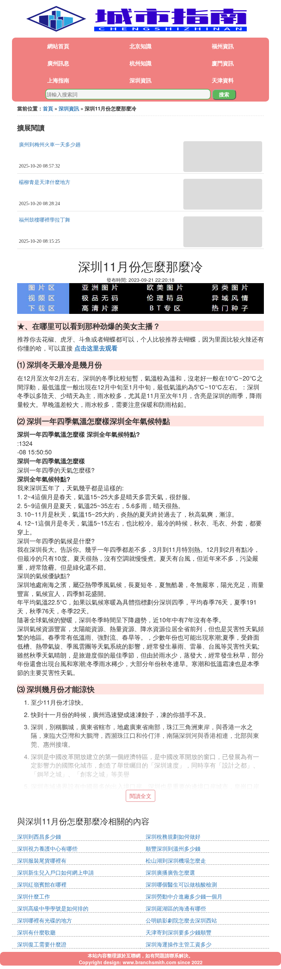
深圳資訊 (140, 80)
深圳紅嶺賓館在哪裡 (41, 884)
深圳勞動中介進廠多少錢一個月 (184, 896)
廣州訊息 (58, 63)
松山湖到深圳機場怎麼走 (176, 860)
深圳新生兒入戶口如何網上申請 (55, 872)
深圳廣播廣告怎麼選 (170, 872)
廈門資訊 (223, 63)
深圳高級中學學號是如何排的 (52, 908)
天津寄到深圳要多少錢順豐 (178, 932)
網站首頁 (58, 46)
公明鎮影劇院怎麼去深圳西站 (181, 920)
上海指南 (58, 80)
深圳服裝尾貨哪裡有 (41, 860)
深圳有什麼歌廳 (36, 932)
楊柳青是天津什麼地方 (44, 182)
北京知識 (140, 46)
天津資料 (223, 80)
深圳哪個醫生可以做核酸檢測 (181, 884)
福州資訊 (223, 46)
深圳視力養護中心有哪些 (47, 848)
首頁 (48, 108)
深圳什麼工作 (33, 896)
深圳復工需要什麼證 (41, 944)
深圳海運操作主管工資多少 (178, 944)
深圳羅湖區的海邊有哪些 (176, 908)
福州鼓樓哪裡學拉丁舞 (44, 220)
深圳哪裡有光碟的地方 (44, 920)
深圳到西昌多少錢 (39, 836)
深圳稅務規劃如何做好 (173, 836)
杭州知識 (140, 63)
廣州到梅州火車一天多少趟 (50, 144)
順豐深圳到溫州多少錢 (173, 848)
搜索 (224, 94)
